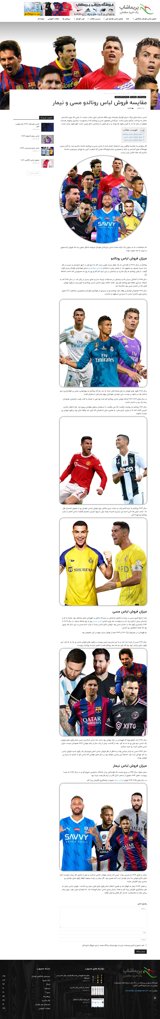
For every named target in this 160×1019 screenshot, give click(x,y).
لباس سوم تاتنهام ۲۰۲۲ (30, 136)
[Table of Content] (142, 131)
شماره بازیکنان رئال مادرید (79, 987)
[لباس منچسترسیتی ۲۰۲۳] (47, 151)
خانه (127, 19)
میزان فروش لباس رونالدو (132, 134)
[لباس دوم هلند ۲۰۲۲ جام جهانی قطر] (47, 127)
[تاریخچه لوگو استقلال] (97, 1002)
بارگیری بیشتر (34, 173)
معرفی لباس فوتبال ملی (114, 19)
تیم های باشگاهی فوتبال (122, 97)
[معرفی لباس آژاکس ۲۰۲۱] (47, 163)
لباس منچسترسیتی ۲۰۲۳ (29, 148)
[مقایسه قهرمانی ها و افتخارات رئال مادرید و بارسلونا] (97, 978)
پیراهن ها (66, 19)
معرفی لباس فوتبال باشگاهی (145, 19)
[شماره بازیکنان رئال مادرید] (97, 990)
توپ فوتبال (80, 19)
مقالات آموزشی (53, 19)
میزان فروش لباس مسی (133, 137)
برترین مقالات (95, 19)
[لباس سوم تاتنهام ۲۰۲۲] (47, 139)
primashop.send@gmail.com (136, 991)
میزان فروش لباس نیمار (133, 140)
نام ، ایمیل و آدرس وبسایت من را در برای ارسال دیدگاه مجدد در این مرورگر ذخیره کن (113, 945)
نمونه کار (41, 19)
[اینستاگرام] (155, 997)
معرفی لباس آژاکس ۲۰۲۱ (30, 160)
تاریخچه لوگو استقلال (81, 999)
